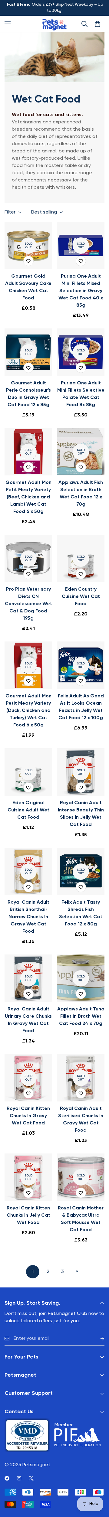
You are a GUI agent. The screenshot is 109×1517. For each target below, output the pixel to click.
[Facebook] (7, 1478)
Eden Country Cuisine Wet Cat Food (81, 596)
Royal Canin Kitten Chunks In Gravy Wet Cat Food (28, 1116)
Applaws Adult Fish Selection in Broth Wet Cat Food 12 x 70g (80, 493)
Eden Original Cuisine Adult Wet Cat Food (28, 810)
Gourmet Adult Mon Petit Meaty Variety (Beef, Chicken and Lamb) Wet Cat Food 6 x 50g (28, 497)
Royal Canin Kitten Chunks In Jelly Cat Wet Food (28, 1215)
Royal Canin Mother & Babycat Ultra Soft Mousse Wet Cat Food (81, 1219)
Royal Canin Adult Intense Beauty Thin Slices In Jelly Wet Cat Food (81, 814)
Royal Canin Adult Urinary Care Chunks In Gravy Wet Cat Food (28, 1020)
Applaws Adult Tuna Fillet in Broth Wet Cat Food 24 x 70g (80, 1016)
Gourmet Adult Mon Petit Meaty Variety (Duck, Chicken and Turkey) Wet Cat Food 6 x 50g (28, 711)
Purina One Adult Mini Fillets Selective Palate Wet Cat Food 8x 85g (80, 394)
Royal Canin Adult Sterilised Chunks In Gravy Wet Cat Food (80, 1119)
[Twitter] (31, 1478)
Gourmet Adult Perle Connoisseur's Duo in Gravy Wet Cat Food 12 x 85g (28, 394)
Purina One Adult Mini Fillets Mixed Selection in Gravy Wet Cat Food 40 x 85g (80, 291)
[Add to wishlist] (28, 261)
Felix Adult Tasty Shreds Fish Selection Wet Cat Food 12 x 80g (80, 913)
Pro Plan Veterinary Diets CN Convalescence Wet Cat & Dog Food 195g (28, 604)
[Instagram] (19, 1478)
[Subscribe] (97, 1339)
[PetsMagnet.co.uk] (54, 24)
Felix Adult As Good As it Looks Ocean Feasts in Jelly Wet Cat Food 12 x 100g (81, 707)
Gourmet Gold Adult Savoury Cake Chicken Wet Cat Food (28, 287)
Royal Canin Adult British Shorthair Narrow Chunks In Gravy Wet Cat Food (28, 917)
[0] (97, 24)
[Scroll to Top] (98, 1485)
